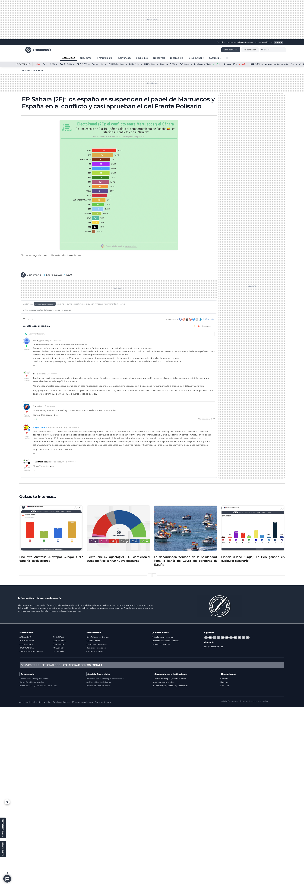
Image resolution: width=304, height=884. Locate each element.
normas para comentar (44, 304)
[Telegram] (222, 637)
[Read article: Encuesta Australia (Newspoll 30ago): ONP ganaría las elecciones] (51, 528)
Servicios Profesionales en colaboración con (61, 665)
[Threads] (218, 637)
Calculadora (196, 58)
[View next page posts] (154, 575)
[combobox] (273, 49)
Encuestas (85, 58)
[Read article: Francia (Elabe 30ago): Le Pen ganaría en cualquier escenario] (253, 528)
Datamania (215, 58)
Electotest (159, 58)
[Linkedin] (243, 637)
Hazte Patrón (93, 633)
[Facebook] (210, 637)
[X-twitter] (206, 637)
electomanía (42, 49)
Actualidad (68, 58)
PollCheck (142, 58)
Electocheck (177, 58)
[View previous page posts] (150, 575)
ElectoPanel (124, 58)
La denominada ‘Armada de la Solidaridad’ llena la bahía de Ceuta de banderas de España (185, 560)
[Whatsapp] (214, 637)
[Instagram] (231, 637)
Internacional (104, 58)
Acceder (211, 319)
